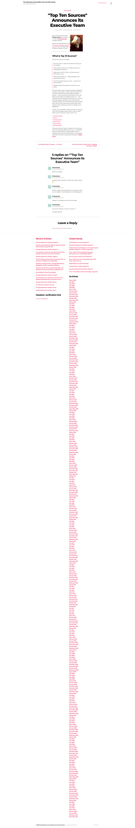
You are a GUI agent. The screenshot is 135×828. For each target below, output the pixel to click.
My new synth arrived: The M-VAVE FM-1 (80, 256)
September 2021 (73, 387)
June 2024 (72, 327)
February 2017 (73, 486)
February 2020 (73, 421)
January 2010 (72, 641)
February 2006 (73, 726)
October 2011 (72, 603)
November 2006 (73, 710)
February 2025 (73, 312)
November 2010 (73, 622)
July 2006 (71, 717)
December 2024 (73, 316)
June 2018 (72, 457)
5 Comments (77, 29)
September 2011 (73, 604)
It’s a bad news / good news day (45, 284)
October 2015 (72, 515)
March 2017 (72, 485)
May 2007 (72, 699)
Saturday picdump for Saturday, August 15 (81, 269)
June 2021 (72, 392)
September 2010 (73, 626)
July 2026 (71, 282)
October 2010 (72, 624)
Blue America (57, 123)
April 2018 (71, 461)
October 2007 (73, 690)
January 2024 (73, 336)
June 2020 (72, 414)
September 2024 (73, 322)
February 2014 (73, 552)
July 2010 (71, 630)
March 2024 (72, 332)
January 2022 (73, 380)
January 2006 (73, 728)
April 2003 (72, 786)
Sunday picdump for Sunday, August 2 (47, 275)
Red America (56, 121)
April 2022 (72, 374)
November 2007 (73, 688)
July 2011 (71, 608)
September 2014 (73, 539)
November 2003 (73, 773)
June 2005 (72, 740)
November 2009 (73, 644)
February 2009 (73, 661)
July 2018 (71, 456)
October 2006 (73, 711)
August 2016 (72, 497)
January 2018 (72, 467)
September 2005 (73, 735)
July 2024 (71, 325)
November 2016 (73, 492)
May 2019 (71, 438)
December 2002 (73, 793)
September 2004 (73, 757)
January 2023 (73, 358)
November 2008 (73, 666)
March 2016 (72, 506)
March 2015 (72, 528)
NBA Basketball (57, 125)
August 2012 (72, 584)
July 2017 (71, 477)
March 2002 (72, 809)
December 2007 (73, 686)
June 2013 (72, 566)
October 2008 (73, 668)
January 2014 (72, 554)
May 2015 (71, 525)
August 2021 (72, 389)
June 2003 (72, 782)
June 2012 (72, 588)
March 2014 (72, 550)
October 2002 (73, 797)
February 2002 (73, 811)
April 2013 (71, 570)
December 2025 (73, 294)
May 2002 (71, 806)
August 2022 (72, 367)
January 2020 (73, 423)
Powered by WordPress (71, 825)
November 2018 (73, 448)
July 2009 (71, 651)
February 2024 (73, 334)
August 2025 (72, 302)
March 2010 (72, 637)
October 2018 (72, 450)
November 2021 (73, 383)
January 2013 (72, 575)
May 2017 (71, 481)
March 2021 (72, 398)
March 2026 (72, 289)
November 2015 (73, 514)
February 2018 (73, 465)
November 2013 (73, 557)
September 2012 (73, 583)
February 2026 (73, 291)
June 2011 (71, 610)
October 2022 (73, 363)
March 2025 (72, 311)
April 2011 (71, 613)
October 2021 (72, 385)
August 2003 (72, 778)
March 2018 (72, 463)
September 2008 (73, 670)
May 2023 (71, 351)
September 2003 (73, 777)
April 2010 (71, 635)
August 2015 (72, 519)
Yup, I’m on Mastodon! (42, 298)
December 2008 (73, 664)
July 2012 (71, 586)
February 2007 (73, 704)
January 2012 (72, 597)
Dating (55, 117)
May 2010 (71, 633)
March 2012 (72, 593)
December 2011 (73, 599)
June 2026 (72, 283)
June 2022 (72, 370)
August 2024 (72, 323)
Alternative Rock (57, 115)
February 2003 (73, 789)
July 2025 (71, 303)
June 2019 (72, 436)
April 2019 (71, 439)
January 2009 (73, 662)
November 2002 (73, 795)
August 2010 (72, 628)
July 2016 (71, 499)
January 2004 (73, 769)
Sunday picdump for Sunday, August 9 (47, 256)
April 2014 (71, 548)
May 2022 (71, 372)
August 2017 (72, 476)
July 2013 (71, 564)
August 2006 (72, 715)
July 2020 (71, 412)
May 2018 (71, 459)
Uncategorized (67, 10)
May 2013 (71, 568)
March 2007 (72, 702)
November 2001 (73, 816)
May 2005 (72, 742)
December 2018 (73, 447)
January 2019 (72, 445)
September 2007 (73, 691)
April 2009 (72, 657)
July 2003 (71, 780)
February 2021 (73, 399)
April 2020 (72, 418)
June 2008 (72, 675)
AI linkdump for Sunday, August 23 (79, 242)
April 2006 (72, 722)
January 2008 (73, 684)
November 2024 (73, 318)
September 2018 (73, 452)
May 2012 (71, 590)
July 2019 (71, 434)
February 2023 (73, 356)
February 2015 (73, 530)
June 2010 (72, 632)
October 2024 (73, 320)
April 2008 (72, 679)
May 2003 (71, 784)
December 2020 (73, 403)
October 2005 (73, 733)
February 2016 (73, 508)
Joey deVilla (59, 29)
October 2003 (73, 775)
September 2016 (73, 496)
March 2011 (72, 615)
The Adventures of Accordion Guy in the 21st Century (39, 2)
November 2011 (73, 601)
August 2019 (72, 432)
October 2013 (72, 559)
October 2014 (72, 537)
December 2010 (73, 621)
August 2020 (72, 410)
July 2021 (71, 390)
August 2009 (72, 650)
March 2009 (72, 659)
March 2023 (72, 354)
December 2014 (73, 534)
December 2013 (73, 555)
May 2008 (72, 677)
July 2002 (71, 802)
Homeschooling (57, 119)
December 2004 (73, 751)
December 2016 (73, 490)
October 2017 (72, 472)
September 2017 (73, 474)
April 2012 (71, 592)
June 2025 (72, 305)
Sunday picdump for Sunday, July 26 (46, 282)
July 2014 (71, 543)
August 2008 (72, 671)
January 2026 (73, 293)
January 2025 (73, 314)
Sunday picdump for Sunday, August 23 (47, 242)
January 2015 (72, 532)
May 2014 (71, 546)
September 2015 (73, 517)
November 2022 (73, 361)
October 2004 (73, 755)
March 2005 (72, 746)
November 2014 (73, 535)
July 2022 (71, 369)
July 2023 (71, 347)
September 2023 (73, 343)
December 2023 (73, 338)
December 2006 (73, 708)
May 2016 (71, 503)
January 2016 (72, 510)
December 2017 (73, 468)
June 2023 (72, 349)
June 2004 (72, 762)
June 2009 (72, 653)
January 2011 (72, 619)
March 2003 (72, 787)
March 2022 (72, 376)
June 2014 (72, 545)
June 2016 (72, 501)
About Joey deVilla (102, 2)
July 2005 (71, 739)
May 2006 (72, 720)
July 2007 (71, 695)
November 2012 (73, 579)
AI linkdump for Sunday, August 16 (79, 266)
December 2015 (73, 512)
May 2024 (71, 329)
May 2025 (71, 307)
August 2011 (72, 606)
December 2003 (73, 771)
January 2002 (73, 813)
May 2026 (71, 285)
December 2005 (73, 729)
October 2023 (73, 341)
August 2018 (72, 454)
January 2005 (73, 749)
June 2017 (72, 479)
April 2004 (72, 766)
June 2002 (72, 804)
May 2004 (72, 764)
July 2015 (71, 521)
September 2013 (73, 561)
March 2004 (72, 768)
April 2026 (72, 287)
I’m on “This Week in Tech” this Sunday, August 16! (83, 271)
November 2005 (73, 731)
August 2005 (72, 737)
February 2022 (73, 378)
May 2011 (71, 612)
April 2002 (72, 807)
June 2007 (72, 697)
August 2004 (72, 758)
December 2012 (73, 577)
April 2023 (72, 352)
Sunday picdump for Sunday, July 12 (46, 290)
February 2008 (73, 682)
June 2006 (72, 719)
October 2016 (72, 494)
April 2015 (71, 526)
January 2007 (73, 706)
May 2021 (71, 394)
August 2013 (72, 563)
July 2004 (71, 760)
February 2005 (73, 748)
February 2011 (73, 617)
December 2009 (73, 642)
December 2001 (73, 815)
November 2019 (73, 427)
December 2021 (73, 381)
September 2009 (73, 648)
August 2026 (72, 280)
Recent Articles (43, 238)
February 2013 (73, 574)
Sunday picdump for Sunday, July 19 (46, 287)
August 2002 (72, 800)
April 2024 (72, 331)
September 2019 (73, 430)
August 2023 (72, 345)
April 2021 (71, 396)
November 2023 (73, 340)
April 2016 (71, 505)
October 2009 (73, 646)
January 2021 (72, 401)
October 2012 (72, 581)
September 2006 (73, 713)
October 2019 (72, 428)
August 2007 (72, 693)
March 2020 (72, 419)
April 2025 (72, 309)
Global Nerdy (75, 238)
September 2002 (73, 798)
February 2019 (73, 443)
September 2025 (73, 300)
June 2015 (72, 523)
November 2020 (73, 405)
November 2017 (73, 470)
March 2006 (72, 724)
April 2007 (72, 700)
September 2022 (73, 365)
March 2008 (72, 680)
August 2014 (72, 541)
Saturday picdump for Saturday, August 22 (81, 245)
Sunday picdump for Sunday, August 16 (47, 249)
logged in (60, 228)
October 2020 (73, 407)
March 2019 (72, 441)
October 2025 (73, 298)
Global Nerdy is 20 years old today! (79, 263)
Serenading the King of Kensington (46, 272)
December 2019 (73, 425)
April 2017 (71, 483)
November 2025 (73, 296)
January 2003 (73, 791)
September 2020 (73, 409)
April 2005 (72, 744)
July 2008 (71, 673)
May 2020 (71, 416)
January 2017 (72, 488)
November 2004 (73, 753)
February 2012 (73, 595)
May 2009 (72, 655)
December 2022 (73, 360)
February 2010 (73, 639)
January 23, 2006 (68, 29)
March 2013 (72, 572)
